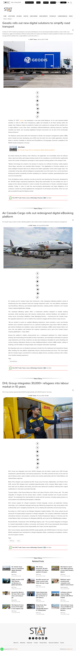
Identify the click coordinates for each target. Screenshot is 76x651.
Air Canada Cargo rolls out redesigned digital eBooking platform (36, 150)
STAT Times (14, 574)
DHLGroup (12, 540)
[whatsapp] (37, 100)
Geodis (22, 120)
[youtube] (43, 638)
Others (9, 19)
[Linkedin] (37, 104)
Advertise (22, 642)
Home (4, 16)
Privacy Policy (43, 642)
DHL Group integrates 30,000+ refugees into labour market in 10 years (35, 384)
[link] (37, 116)
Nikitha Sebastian (64, 587)
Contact (36, 642)
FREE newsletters (29, 2)
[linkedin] (36, 638)
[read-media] (13, 150)
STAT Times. (15, 649)
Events (38, 2)
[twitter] (59, 2)
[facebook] (57, 2)
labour (18, 540)
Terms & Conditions (54, 642)
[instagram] (40, 638)
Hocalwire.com (69, 649)
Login (63, 2)
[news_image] (6, 568)
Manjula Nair (14, 600)
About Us (16, 642)
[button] (38, 30)
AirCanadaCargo (13, 361)
